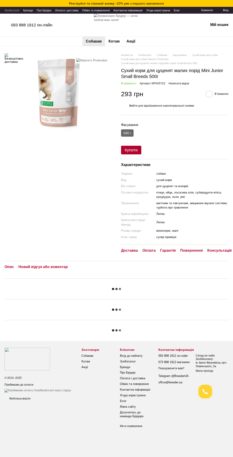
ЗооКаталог (12, 10)
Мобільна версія (19, 398)
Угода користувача (158, 10)
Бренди (28, 10)
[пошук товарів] (147, 41)
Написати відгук (179, 83)
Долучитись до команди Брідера (131, 414)
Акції (131, 41)
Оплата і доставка (67, 10)
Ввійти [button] (133, 105)
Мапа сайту (128, 406)
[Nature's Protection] (92, 60)
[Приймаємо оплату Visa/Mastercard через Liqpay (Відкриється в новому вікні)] (38, 390)
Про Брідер (44, 10)
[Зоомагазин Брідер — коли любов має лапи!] (27, 358)
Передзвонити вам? (171, 368)
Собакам (94, 41)
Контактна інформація (128, 10)
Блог (177, 10)
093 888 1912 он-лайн (31, 25)
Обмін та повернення (96, 10)
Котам (114, 41)
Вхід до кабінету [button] (131, 355)
